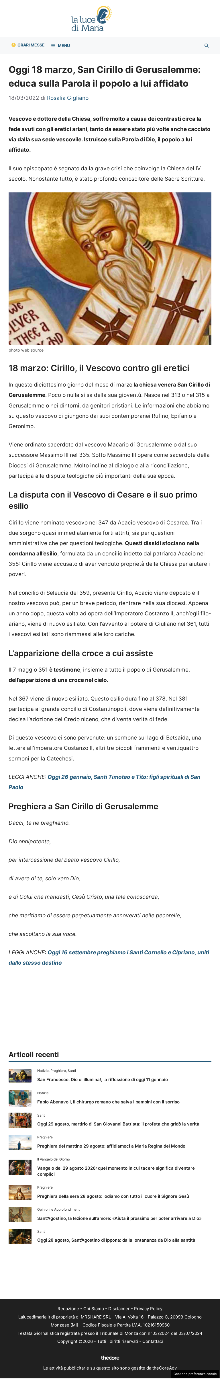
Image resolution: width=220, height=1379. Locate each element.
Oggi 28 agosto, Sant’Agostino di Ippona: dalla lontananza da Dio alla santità (116, 1240)
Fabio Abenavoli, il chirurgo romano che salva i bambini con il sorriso (108, 1102)
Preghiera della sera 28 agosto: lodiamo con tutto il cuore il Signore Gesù (113, 1196)
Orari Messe (31, 44)
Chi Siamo (93, 1308)
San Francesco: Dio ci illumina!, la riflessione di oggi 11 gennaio (102, 1079)
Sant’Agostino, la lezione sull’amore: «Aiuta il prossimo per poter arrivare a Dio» (119, 1218)
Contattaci (152, 1341)
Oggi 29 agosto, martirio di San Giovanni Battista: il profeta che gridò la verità (118, 1124)
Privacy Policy (148, 1308)
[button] (206, 45)
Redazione (68, 1308)
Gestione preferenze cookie (195, 1374)
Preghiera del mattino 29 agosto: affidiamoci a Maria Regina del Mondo (111, 1146)
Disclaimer (119, 1308)
